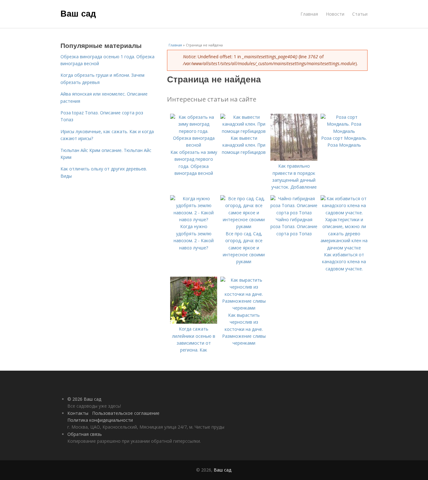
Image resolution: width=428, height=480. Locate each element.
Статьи (360, 14)
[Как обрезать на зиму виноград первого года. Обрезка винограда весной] (193, 145)
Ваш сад (78, 13)
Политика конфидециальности (100, 420)
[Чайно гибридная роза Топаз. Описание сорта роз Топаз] (293, 213)
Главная (309, 14)
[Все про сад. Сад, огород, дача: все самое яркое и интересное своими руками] (243, 226)
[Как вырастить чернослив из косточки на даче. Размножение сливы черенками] (243, 308)
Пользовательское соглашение (125, 413)
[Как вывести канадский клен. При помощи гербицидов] (243, 131)
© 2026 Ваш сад (84, 399)
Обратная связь (84, 434)
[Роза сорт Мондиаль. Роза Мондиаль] (344, 131)
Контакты (77, 413)
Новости (335, 14)
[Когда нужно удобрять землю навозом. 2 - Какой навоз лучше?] (193, 219)
